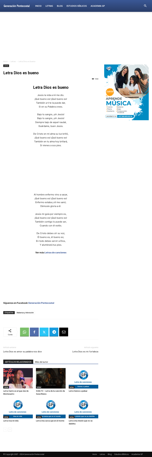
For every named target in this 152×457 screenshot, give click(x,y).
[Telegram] (53, 332)
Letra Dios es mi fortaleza (85, 351)
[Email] (63, 332)
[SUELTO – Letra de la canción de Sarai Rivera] (50, 378)
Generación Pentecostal (41, 303)
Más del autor (41, 362)
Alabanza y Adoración (25, 312)
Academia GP (98, 5)
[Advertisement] (76, 36)
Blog (60, 5)
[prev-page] (5, 430)
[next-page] (10, 430)
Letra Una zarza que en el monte (50, 421)
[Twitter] (44, 332)
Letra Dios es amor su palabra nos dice (22, 351)
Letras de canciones (55, 252)
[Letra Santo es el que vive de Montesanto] (18, 378)
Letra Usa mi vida (10, 421)
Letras (49, 5)
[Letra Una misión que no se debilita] (83, 408)
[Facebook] (34, 332)
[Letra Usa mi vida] (18, 408)
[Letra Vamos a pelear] (83, 378)
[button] (145, 6)
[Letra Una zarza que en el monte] (50, 408)
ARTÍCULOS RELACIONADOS (18, 362)
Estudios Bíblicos (76, 5)
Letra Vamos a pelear (78, 391)
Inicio (38, 5)
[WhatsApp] (24, 332)
